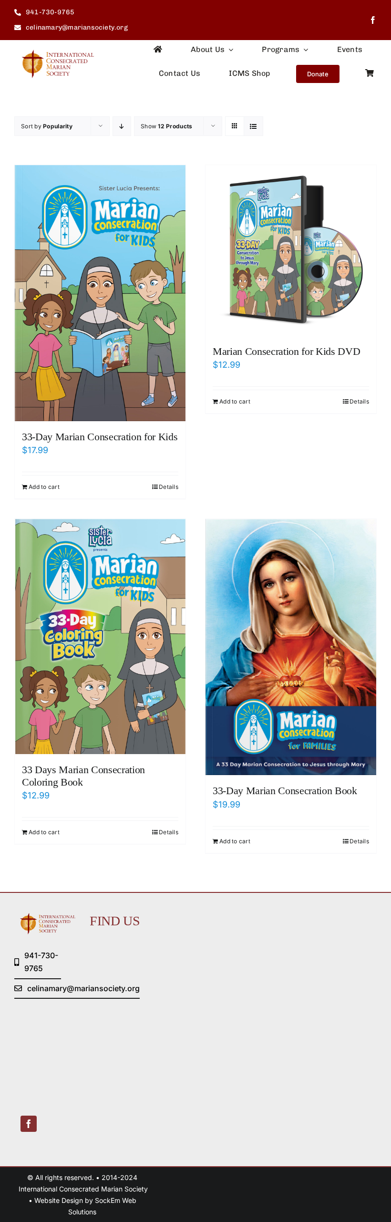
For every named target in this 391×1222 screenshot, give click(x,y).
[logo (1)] (54, 54)
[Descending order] (122, 126)
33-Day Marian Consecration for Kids (99, 437)
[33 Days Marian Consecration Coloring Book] (100, 636)
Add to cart (44, 486)
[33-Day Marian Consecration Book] (291, 647)
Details (168, 486)
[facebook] (373, 20)
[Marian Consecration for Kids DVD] (291, 250)
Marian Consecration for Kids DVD (286, 351)
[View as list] (253, 126)
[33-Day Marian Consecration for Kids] (100, 293)
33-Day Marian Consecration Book (285, 791)
